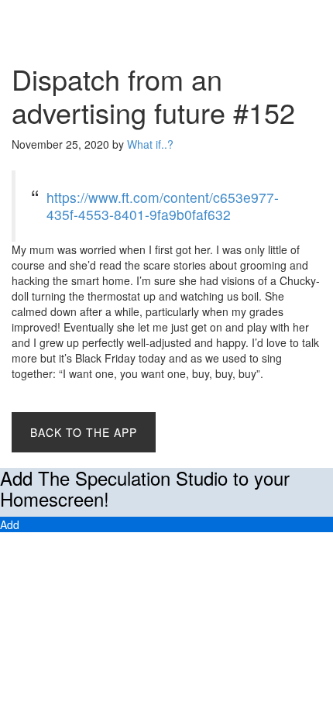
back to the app (83, 432)
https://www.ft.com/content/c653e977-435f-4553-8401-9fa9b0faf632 (162, 205)
